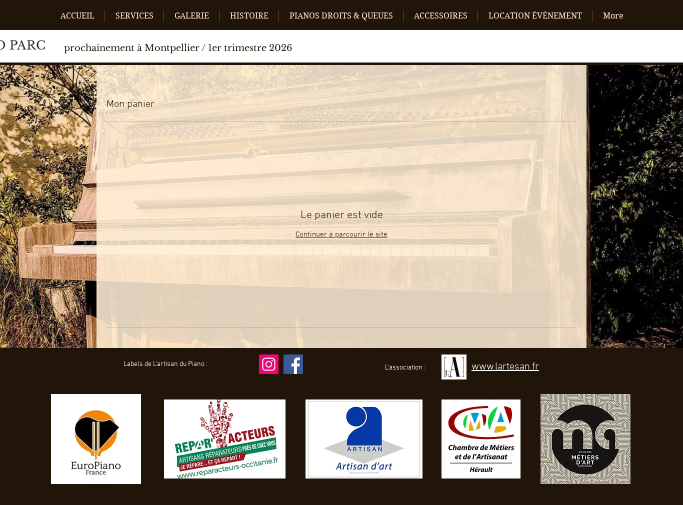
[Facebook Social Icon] (293, 364)
